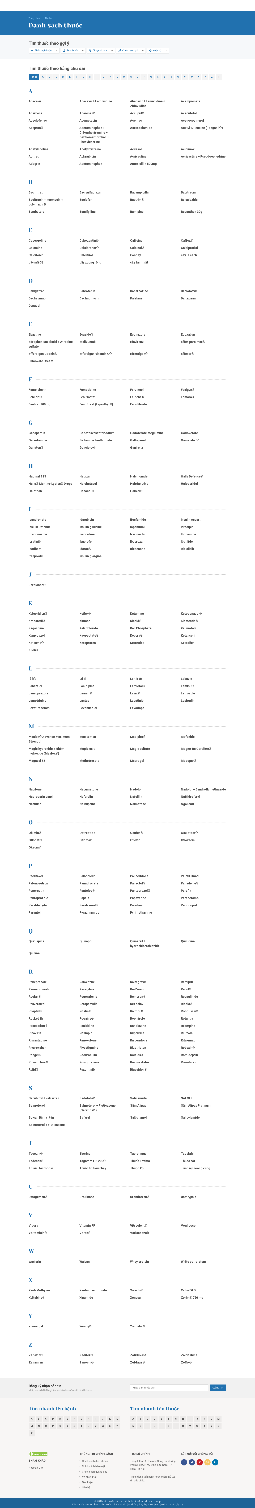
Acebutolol (189, 113)
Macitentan (87, 737)
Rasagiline (86, 989)
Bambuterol (37, 211)
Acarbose (35, 113)
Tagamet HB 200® (92, 1161)
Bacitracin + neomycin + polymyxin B (46, 202)
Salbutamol (138, 1117)
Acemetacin (88, 120)
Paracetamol (190, 898)
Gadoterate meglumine (147, 433)
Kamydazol (37, 635)
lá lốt (32, 679)
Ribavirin (35, 1033)
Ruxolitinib (87, 1069)
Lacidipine (86, 686)
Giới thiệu (87, 1482)
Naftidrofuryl (190, 796)
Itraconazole (38, 534)
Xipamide (86, 1297)
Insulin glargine (90, 556)
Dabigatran (36, 291)
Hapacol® (86, 491)
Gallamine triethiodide (95, 440)
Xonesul (136, 1297)
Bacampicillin (140, 192)
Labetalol (35, 686)
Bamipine (136, 211)
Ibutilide (187, 541)
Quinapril (85, 941)
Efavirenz (137, 342)
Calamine (35, 248)
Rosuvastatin (140, 1062)
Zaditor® (86, 1355)
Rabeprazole (38, 982)
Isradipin (187, 527)
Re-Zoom (137, 989)
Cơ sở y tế (37, 1467)
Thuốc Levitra (140, 1161)
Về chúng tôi (89, 1476)
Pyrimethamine (141, 912)
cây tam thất (139, 262)
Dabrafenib (87, 291)
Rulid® (33, 1069)
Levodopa (137, 708)
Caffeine (136, 240)
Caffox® (187, 240)
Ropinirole (138, 1018)
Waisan (84, 1261)
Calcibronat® (89, 248)
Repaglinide (189, 996)
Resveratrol (37, 1004)
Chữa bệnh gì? (130, 50)
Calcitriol (86, 255)
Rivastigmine (89, 1047)
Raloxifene (87, 982)
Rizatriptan (138, 1047)
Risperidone (139, 1040)
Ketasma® (36, 643)
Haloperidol (189, 483)
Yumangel (36, 1326)
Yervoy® (85, 1326)
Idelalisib (187, 549)
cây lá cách (189, 255)
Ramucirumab (39, 989)
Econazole (137, 334)
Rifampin (85, 1033)
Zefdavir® (137, 1362)
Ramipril (187, 982)
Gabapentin (37, 433)
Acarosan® (87, 113)
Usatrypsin (188, 1197)
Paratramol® (88, 905)
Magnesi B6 (37, 761)
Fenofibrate (138, 404)
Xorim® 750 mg (192, 1297)
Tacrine (84, 1153)
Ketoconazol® (191, 613)
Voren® (85, 1233)
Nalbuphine (87, 804)
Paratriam (137, 905)
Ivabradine (87, 534)
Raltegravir (138, 982)
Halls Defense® (192, 476)
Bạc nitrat (36, 192)
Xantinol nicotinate (93, 1290)
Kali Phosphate (140, 628)
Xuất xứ (156, 50)
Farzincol (137, 390)
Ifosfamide (138, 519)
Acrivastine (138, 156)
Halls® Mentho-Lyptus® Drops (50, 483)
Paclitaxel (36, 876)
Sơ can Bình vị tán (41, 1117)
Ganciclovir (87, 447)
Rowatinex (189, 1062)
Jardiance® (37, 585)
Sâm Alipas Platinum (196, 1105)
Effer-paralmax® (193, 342)
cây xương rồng (90, 262)
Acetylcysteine (90, 149)
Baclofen (85, 199)
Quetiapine (36, 941)
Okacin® (35, 847)
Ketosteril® (37, 621)
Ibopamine (188, 534)
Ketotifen (187, 643)
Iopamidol (137, 527)
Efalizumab (87, 342)
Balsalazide (189, 199)
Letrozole (188, 693)
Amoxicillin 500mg (143, 164)
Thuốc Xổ (136, 1168)
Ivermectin (138, 534)
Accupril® (137, 113)
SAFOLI (186, 1098)
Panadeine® (189, 883)
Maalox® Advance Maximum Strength (49, 739)
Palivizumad (190, 876)
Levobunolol (88, 708)
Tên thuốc (72, 50)
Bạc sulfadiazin (90, 192)
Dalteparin (188, 298)
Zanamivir (36, 1362)
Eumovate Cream (41, 361)
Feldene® (137, 397)
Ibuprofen (86, 541)
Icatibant (35, 549)
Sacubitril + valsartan (44, 1098)
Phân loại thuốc (43, 50)
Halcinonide (138, 476)
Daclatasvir (189, 291)
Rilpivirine (137, 1033)
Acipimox (187, 149)
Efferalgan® (139, 354)
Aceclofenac (38, 120)
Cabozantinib (89, 240)
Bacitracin (188, 192)
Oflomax (85, 840)
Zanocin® (86, 1362)
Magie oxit (87, 749)
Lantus (84, 700)
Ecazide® (86, 334)
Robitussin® (190, 1011)
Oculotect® (189, 833)
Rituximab (188, 1040)
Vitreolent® (138, 1225)
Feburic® (35, 397)
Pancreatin (36, 890)
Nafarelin (86, 796)
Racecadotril (38, 1026)
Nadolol (136, 789)
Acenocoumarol (192, 120)
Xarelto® (136, 1290)
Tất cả (34, 76)
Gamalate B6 (190, 440)
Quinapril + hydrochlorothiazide (145, 943)
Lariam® (85, 693)
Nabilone (35, 789)
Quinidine (188, 941)
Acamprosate (190, 101)
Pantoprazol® (140, 890)
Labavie (186, 679)
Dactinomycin (89, 298)
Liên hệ (86, 1487)
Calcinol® (137, 248)
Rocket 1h (36, 1018)
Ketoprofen (87, 643)
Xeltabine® (37, 1297)
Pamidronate (88, 883)
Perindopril (189, 905)
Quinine (34, 953)
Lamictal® (137, 686)
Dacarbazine (139, 291)
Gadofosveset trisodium (96, 433)
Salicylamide (190, 1117)
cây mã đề (36, 262)
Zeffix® (186, 1362)
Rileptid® (35, 1011)
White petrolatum (193, 1261)
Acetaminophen (90, 164)
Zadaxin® (36, 1355)
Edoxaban (188, 334)
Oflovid (135, 840)
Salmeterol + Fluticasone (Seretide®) (97, 1108)
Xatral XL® (188, 1290)
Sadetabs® (87, 1098)
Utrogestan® (38, 1197)
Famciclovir (37, 390)
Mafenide (188, 737)
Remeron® (138, 996)
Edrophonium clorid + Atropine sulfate (51, 344)
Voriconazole (140, 1233)
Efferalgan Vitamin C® (95, 354)
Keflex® (85, 613)
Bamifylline (87, 211)
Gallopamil (138, 440)
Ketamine (137, 613)
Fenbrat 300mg (39, 404)
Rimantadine (38, 1040)
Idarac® (85, 549)
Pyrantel (35, 912)
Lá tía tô (136, 679)
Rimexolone (88, 1040)
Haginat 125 (37, 476)
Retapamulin (88, 1004)
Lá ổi (82, 679)
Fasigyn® (187, 390)
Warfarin (35, 1261)
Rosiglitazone (89, 1062)
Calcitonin (36, 255)
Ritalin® (85, 1011)
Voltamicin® (38, 1233)
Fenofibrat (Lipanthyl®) (96, 404)
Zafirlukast (138, 1355)
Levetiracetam (39, 708)
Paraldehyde (38, 905)
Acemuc (136, 120)
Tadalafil (187, 1153)
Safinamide (138, 1098)
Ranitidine (86, 1026)
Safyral (84, 1117)
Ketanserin (188, 635)
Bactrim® (137, 199)
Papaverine (138, 898)
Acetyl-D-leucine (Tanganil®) (202, 128)
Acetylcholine (38, 149)
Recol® (186, 989)
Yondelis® (137, 1326)
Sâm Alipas (138, 1105)
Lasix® (135, 693)
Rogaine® (86, 1018)
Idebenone (137, 549)
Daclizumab (37, 298)
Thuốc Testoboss (41, 1168)
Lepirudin (187, 700)
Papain (84, 898)
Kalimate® (188, 628)
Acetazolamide (141, 128)
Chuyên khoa (99, 50)
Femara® (187, 397)
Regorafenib (88, 996)
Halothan (35, 491)
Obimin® (35, 833)
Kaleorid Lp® (38, 613)
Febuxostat (87, 397)
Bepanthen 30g (191, 211)
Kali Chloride (88, 628)
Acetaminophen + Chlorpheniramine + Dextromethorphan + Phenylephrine (94, 135)
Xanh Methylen (39, 1290)
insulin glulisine (90, 527)
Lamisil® (187, 686)
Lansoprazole (38, 693)
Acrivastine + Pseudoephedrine (203, 156)
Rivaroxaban (37, 1047)
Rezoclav (137, 1004)
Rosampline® (39, 1062)
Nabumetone (88, 789)
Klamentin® (189, 621)
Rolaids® (136, 1055)
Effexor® (187, 354)
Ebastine (35, 334)
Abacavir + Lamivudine (95, 101)
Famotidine (87, 390)
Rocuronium (88, 1055)
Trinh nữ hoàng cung (195, 1168)
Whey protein (139, 1261)
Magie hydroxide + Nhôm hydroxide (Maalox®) (47, 751)
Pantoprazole (38, 898)
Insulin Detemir (39, 527)
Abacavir (35, 101)
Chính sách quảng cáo (94, 1471)
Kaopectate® (89, 635)
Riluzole (187, 1033)
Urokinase (86, 1197)
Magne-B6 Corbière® (196, 749)
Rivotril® (136, 1011)
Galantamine (38, 440)
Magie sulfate (140, 749)
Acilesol (136, 149)
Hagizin (85, 476)
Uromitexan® (139, 1197)
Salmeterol (37, 1105)
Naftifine (35, 804)
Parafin (186, 890)
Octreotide (87, 833)
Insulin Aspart (191, 519)
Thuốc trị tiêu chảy (92, 1168)
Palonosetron (38, 883)
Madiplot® (138, 737)
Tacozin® (36, 1153)
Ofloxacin (188, 840)
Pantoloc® (87, 890)
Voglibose (188, 1225)
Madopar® (188, 761)
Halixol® (136, 491)
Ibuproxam (137, 541)
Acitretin (35, 156)
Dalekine (136, 298)
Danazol (34, 305)
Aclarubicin (87, 156)
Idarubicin (86, 519)
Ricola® (186, 1004)
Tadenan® (36, 1161)
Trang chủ (34, 18)
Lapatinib (136, 700)
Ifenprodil (36, 556)
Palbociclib (87, 876)
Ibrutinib (35, 541)
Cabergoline (37, 240)
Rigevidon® (138, 1069)
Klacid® (136, 621)
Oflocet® (35, 840)
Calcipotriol (189, 248)
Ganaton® (36, 447)
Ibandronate (37, 519)
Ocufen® (136, 833)
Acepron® (36, 128)
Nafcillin (136, 796)
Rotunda (187, 1018)
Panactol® (137, 883)
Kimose (84, 621)
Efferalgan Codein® (43, 354)
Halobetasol (88, 483)
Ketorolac (137, 643)
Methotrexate (89, 761)
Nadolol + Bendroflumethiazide (203, 789)
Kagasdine (36, 628)
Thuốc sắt (188, 1161)
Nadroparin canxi (41, 796)
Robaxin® (188, 1047)
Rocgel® (35, 1055)
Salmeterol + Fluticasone (47, 1125)
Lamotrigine (37, 700)
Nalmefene (138, 804)
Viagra (33, 1225)
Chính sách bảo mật (93, 1466)
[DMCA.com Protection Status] (38, 1453)
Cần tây (135, 255)
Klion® (33, 650)
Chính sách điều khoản (95, 1461)
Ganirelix (136, 447)
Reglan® (35, 996)
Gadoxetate (189, 433)
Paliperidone (139, 876)
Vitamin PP (87, 1225)
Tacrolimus (138, 1153)
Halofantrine (139, 483)
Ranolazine (138, 1026)
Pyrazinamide (89, 912)
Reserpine (188, 1026)
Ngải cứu (187, 804)
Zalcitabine (189, 1355)
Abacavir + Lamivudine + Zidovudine (147, 103)
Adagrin (34, 164)
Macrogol (137, 761)
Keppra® (136, 635)
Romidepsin (189, 1055)
